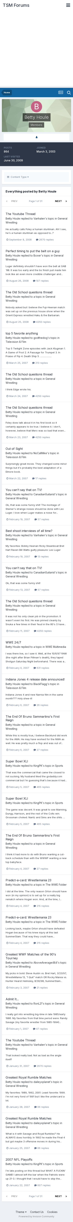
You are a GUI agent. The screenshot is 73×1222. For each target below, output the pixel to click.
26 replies (42, 705)
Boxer (37, 255)
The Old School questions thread (29, 292)
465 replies (43, 786)
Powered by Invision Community (36, 1216)
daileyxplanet (42, 1081)
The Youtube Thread (20, 214)
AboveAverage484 (45, 962)
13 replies (43, 556)
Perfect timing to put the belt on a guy (33, 251)
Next (58, 201)
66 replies (43, 1106)
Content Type (18, 176)
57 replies (43, 519)
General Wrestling (17, 498)
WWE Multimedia (55, 646)
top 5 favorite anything (22, 333)
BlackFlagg (40, 684)
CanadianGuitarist (44, 494)
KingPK (38, 765)
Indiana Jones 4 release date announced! (35, 679)
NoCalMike (40, 453)
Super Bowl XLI (17, 761)
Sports (59, 765)
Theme (20, 1212)
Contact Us (37, 1212)
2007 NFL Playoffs (19, 1159)
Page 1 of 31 (36, 201)
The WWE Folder (56, 884)
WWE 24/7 (13, 642)
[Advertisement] (36, 49)
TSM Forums (16, 5)
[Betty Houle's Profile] (36, 137)
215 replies (42, 905)
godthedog (41, 337)
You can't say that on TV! (24, 490)
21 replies (42, 987)
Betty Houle (13, 218)
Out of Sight (14, 449)
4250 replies (43, 321)
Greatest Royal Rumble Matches (28, 1077)
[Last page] (66, 201)
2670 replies (46, 239)
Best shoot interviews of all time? (29, 531)
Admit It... (12, 999)
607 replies (44, 1185)
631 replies (42, 667)
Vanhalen (39, 218)
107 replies (42, 280)
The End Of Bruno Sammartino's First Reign (33, 718)
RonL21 (38, 1003)
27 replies (42, 749)
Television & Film (16, 341)
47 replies (41, 1028)
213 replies (41, 362)
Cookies (52, 1212)
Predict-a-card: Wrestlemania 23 (28, 880)
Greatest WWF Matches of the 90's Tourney (31, 956)
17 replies (40, 478)
